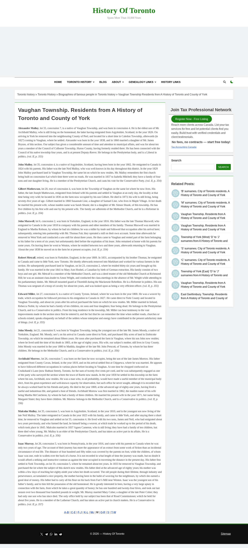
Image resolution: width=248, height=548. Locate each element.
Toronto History (79, 82)
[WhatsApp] (51, 533)
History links (171, 82)
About (116, 82)
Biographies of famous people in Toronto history (87, 94)
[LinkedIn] (56, 533)
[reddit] (61, 533)
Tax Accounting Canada (183, 147)
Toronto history (26, 94)
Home (58, 82)
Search (176, 160)
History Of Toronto (124, 10)
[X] (42, 533)
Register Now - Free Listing (191, 119)
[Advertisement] (124, 52)
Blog (103, 82)
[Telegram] (46, 533)
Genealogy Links (141, 82)
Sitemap (226, 533)
